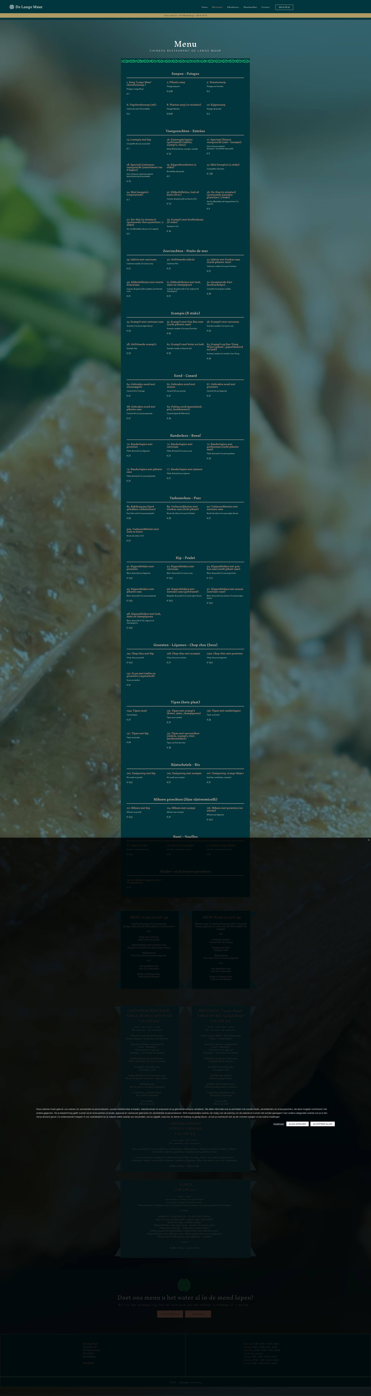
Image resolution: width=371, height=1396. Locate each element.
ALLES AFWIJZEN (297, 1124)
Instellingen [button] (278, 1123)
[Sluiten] (368, 840)
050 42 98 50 (201, 15)
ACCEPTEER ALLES (322, 1124)
